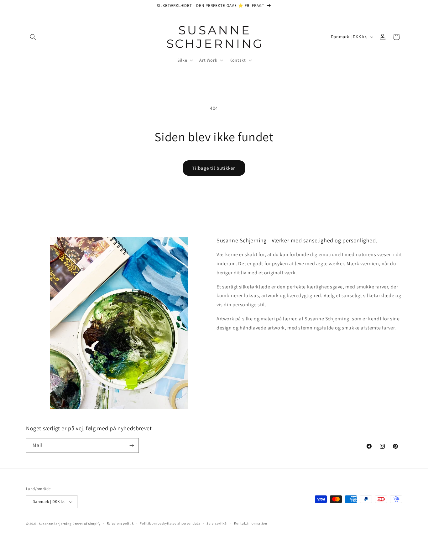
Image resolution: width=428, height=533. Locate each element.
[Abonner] (131, 445)
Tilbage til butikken (214, 168)
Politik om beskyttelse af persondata (170, 523)
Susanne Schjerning (55, 523)
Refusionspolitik (120, 523)
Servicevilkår (217, 523)
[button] (33, 37)
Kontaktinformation (250, 523)
